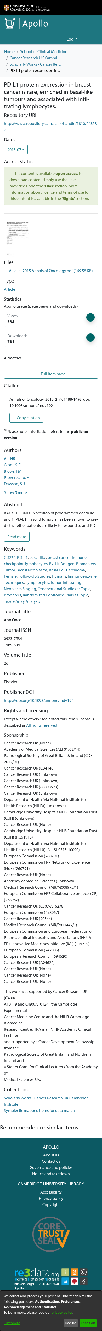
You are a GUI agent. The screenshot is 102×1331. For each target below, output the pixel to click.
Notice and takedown (51, 1173)
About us (51, 1154)
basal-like (37, 557)
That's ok (88, 1323)
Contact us (51, 1161)
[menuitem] (62, 39)
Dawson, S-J (14, 483)
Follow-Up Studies (34, 576)
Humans (59, 576)
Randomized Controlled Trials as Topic (55, 595)
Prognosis (12, 595)
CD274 (9, 557)
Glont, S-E (12, 464)
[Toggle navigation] (90, 39)
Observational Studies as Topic (64, 588)
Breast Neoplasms (31, 569)
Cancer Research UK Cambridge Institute (36, 57)
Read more (16, 536)
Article (9, 289)
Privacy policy (51, 1198)
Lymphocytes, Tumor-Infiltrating (53, 582)
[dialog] (51, 1311)
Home (9, 51)
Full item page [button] (52, 373)
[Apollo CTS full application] (51, 1255)
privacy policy (62, 1312)
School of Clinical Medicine (43, 51)
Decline (70, 1323)
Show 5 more (15, 492)
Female (10, 576)
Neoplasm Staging (20, 588)
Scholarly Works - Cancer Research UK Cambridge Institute (36, 64)
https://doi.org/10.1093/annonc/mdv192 (38, 700)
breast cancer (59, 557)
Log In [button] (72, 39)
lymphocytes (36, 563)
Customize (12, 1323)
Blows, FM (12, 471)
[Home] (27, 7)
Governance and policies (51, 1167)
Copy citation (28, 417)
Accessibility (51, 1192)
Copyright (51, 1204)
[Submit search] (54, 39)
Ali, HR (9, 458)
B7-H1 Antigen (62, 563)
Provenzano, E (16, 477)
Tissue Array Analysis (22, 601)
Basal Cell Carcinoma (67, 569)
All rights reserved (41, 725)
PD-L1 (22, 557)
